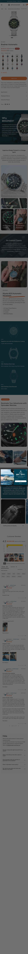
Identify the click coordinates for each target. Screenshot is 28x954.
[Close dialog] (26, 470)
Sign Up (21, 481)
